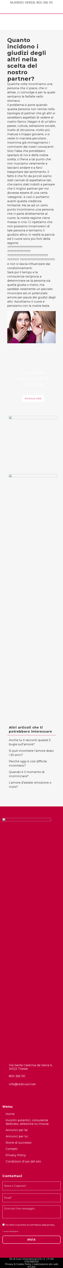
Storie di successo (19, 1142)
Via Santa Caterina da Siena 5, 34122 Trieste (30, 1067)
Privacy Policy (16, 1155)
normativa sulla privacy (42, 1224)
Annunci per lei (17, 1130)
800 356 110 (45, 2)
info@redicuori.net (22, 1084)
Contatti (11, 1149)
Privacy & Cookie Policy (18, 1264)
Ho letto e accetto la (30, 1224)
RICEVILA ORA (33, 398)
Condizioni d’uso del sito (23, 1161)
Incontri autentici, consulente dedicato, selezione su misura (27, 1122)
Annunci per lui (17, 1136)
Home (10, 1114)
